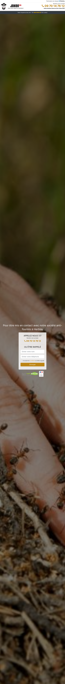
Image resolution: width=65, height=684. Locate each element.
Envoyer (32, 365)
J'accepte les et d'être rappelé (33, 360)
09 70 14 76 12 (54, 6)
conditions (32, 360)
